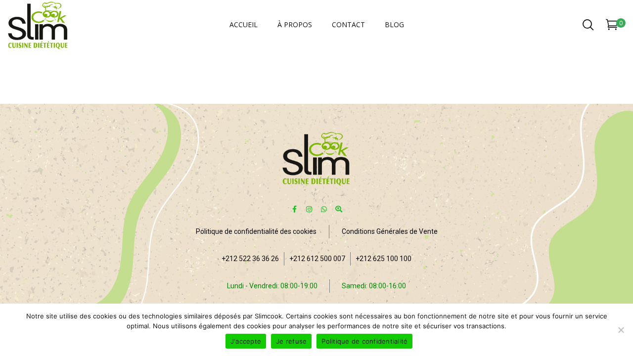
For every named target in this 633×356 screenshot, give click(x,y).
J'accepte (245, 341)
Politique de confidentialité (364, 341)
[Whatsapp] (324, 209)
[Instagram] (309, 209)
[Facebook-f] (294, 209)
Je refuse (291, 341)
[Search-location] (339, 209)
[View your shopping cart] (612, 26)
